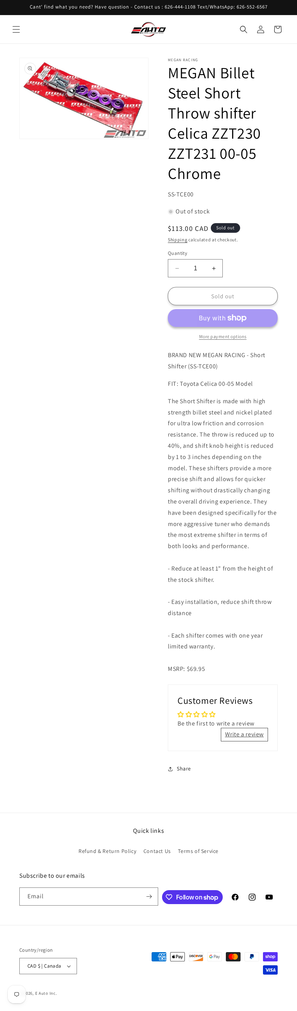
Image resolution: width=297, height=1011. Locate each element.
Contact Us (157, 851)
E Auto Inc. (46, 993)
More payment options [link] (223, 336)
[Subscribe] (149, 896)
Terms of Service (198, 851)
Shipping (178, 239)
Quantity (177, 253)
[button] (16, 29)
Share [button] (184, 768)
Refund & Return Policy (107, 851)
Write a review (244, 734)
